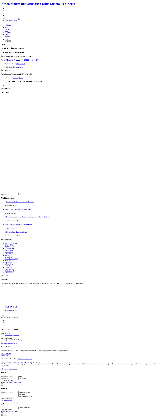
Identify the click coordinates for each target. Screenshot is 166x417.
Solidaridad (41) (9, 269)
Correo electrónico (24, 392)
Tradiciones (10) (10, 271)
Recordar (6, 380)
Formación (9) (9, 253)
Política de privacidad (19, 362)
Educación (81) (9, 250)
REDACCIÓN (20, 64)
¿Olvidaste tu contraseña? (13, 382)
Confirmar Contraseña (25, 396)
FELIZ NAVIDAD (24, 209)
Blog (6, 27)
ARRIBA (4, 415)
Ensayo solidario (21, 232)
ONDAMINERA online (9, 20)
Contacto (7, 36)
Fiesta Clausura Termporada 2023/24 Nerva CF (20, 60)
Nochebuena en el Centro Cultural (38, 217)
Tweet (3, 315)
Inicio (6, 24)
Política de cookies (6, 362)
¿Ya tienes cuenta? (6, 400)
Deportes (15, 67)
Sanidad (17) (8, 267)
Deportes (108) (9, 247)
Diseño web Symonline (25, 359)
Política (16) (8, 262)
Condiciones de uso (34, 362)
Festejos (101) (9, 252)
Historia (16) (8, 255)
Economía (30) (9, 248)
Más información (6, 369)
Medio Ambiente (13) (11, 259)
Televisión (8, 32)
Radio (6, 31)
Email (20, 376)
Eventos (7, 34)
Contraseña (22, 378)
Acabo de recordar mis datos (9, 411)
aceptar (14, 369)
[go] (19, 194)
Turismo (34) (8, 272)
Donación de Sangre (25, 224)
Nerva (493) (8, 260)
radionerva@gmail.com (12, 335)
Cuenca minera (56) (11, 243)
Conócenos (8, 25)
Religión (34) (9, 264)
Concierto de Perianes (26, 202)
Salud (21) (8, 266)
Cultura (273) (9, 245)
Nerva (21, 67)
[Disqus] (83, 119)
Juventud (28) (9, 257)
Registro (3, 382)
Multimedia (8, 29)
